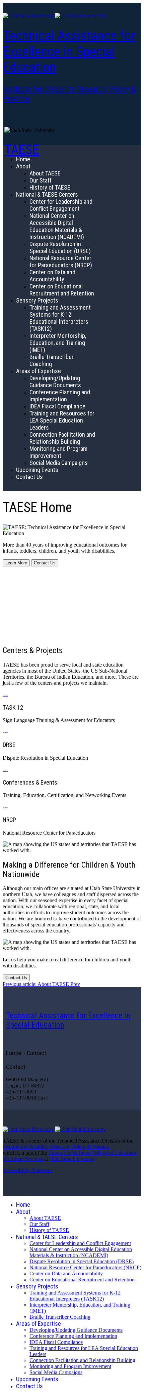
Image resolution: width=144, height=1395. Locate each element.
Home (23, 159)
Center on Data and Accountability (52, 276)
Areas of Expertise (38, 370)
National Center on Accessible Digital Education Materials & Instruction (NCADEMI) (56, 226)
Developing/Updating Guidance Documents (55, 381)
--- (5, 694)
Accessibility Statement (27, 1170)
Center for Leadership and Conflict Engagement (60, 205)
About (23, 166)
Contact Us (29, 476)
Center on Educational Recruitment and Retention (61, 290)
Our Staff (40, 180)
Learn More (16, 562)
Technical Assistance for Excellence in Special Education (69, 51)
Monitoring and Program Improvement (58, 452)
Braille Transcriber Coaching (51, 360)
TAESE (21, 150)
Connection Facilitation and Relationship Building (62, 438)
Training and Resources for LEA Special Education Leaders (61, 420)
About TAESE (45, 173)
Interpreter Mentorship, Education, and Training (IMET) (57, 342)
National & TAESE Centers (47, 194)
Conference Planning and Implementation (59, 396)
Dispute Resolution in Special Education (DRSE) (60, 247)
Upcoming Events (37, 469)
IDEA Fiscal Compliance (57, 406)
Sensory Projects (37, 300)
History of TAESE (49, 187)
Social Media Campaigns (58, 462)
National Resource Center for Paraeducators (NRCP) (60, 261)
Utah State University (71, 1159)
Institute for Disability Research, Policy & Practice (56, 1147)
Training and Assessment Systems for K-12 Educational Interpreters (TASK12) (60, 318)
